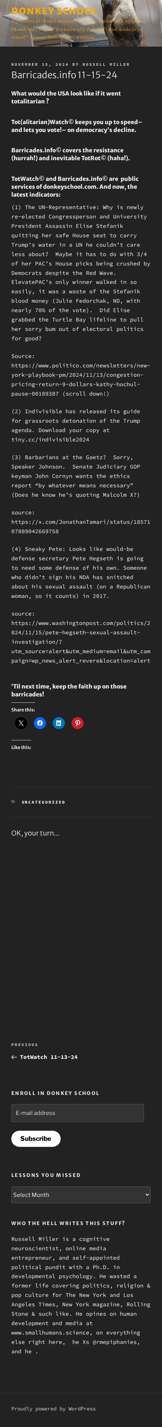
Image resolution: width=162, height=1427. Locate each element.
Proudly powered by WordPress (53, 1408)
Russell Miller (106, 64)
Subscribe (35, 1138)
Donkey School (54, 11)
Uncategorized (44, 802)
